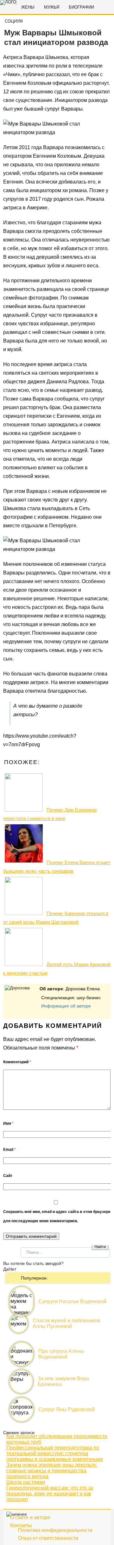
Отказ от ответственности (48, 1538)
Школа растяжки (25, 1482)
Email (9, 1149)
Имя (8, 1123)
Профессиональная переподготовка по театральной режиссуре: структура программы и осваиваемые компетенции (54, 1453)
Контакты (21, 1525)
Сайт (7, 1175)
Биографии (81, 7)
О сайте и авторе (30, 1517)
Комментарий (17, 1062)
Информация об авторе (66, 1005)
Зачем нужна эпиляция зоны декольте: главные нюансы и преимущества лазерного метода (51, 1470)
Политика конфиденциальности (55, 1530)
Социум (14, 21)
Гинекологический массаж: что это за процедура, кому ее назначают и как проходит (49, 1493)
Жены (28, 7)
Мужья (51, 7)
